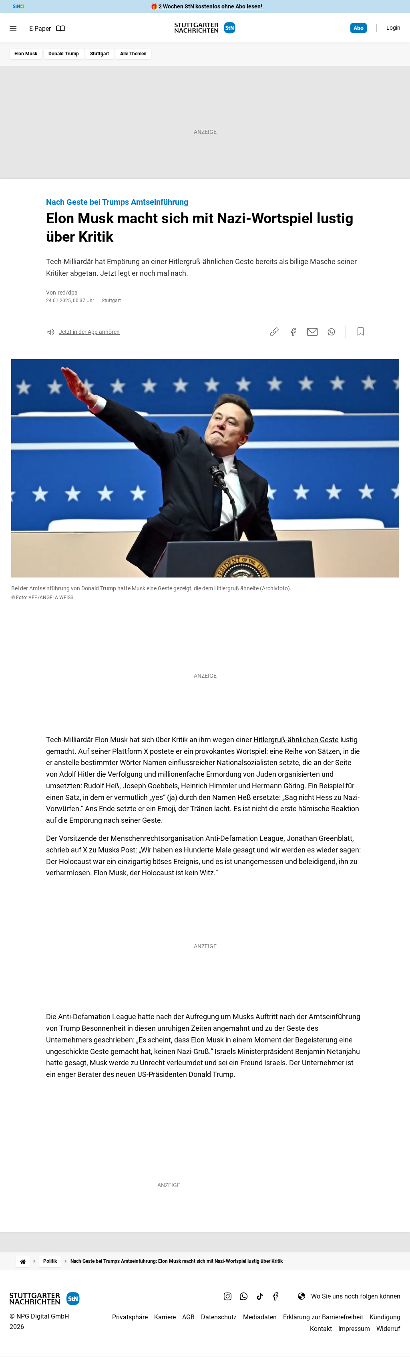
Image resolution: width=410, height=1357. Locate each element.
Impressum (354, 1329)
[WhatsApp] (243, 1296)
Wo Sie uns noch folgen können (355, 1296)
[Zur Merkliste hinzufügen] (358, 332)
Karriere (165, 1317)
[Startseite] (23, 1261)
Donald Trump (63, 54)
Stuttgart (99, 54)
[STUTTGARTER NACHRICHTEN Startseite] (205, 28)
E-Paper (40, 28)
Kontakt (321, 1329)
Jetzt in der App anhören (89, 332)
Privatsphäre (130, 1317)
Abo (359, 28)
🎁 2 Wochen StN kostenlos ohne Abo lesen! (206, 6)
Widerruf (388, 1329)
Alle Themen (133, 54)
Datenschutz (219, 1317)
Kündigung (385, 1317)
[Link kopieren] (274, 332)
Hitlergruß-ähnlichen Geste (296, 739)
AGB (188, 1317)
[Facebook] (275, 1296)
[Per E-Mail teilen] (312, 332)
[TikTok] (259, 1296)
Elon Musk (25, 54)
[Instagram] (227, 1296)
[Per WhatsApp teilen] (331, 332)
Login (393, 27)
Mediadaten (260, 1317)
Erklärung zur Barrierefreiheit (323, 1317)
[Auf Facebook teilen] (293, 332)
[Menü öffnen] (13, 28)
